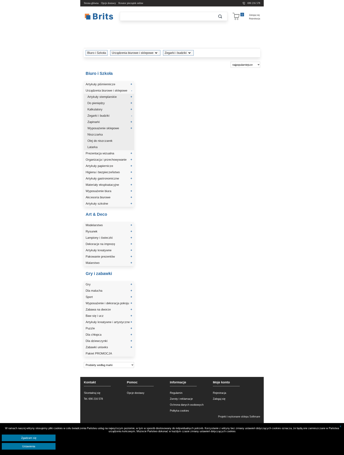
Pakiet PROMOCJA (99, 353)
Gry (109, 284)
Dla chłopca (109, 334)
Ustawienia (28, 446)
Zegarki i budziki (176, 52)
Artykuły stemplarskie (109, 97)
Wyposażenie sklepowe (109, 128)
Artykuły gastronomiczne (109, 178)
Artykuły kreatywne (109, 250)
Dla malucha (109, 290)
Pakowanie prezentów (109, 256)
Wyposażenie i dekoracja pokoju (109, 303)
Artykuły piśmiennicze (109, 84)
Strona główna (91, 3)
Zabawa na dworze (109, 309)
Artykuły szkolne (109, 203)
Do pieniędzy (109, 103)
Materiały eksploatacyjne (109, 184)
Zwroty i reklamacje (181, 398)
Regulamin (176, 392)
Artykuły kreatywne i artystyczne (109, 322)
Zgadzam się (28, 437)
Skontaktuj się (92, 392)
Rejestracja (254, 18)
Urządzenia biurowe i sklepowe (132, 52)
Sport (109, 297)
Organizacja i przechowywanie (109, 159)
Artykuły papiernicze (109, 166)
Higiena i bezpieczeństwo (109, 172)
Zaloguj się (254, 15)
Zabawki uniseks (109, 347)
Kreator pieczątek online (130, 3)
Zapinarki (109, 122)
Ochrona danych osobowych (187, 404)
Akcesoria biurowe (109, 197)
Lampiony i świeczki (109, 237)
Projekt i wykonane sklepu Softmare (239, 416)
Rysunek (109, 231)
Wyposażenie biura (109, 191)
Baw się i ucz (109, 316)
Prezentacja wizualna (109, 153)
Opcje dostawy (108, 3)
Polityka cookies (179, 410)
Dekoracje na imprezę (109, 244)
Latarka (92, 147)
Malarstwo (109, 263)
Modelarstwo (109, 225)
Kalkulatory (109, 109)
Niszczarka (95, 134)
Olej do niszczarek (100, 141)
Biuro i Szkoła (96, 52)
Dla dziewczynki (109, 341)
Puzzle (109, 328)
